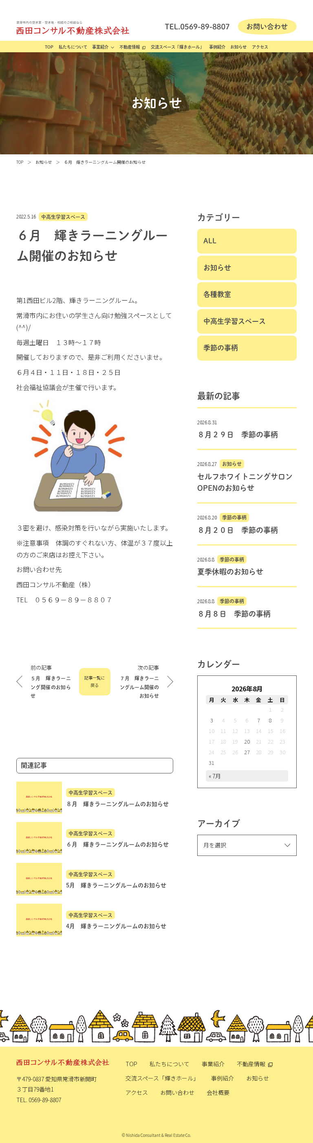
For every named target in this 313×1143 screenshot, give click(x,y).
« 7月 (215, 776)
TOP (49, 47)
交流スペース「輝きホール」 (177, 47)
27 (247, 752)
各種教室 (217, 294)
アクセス (260, 47)
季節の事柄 (220, 347)
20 (247, 741)
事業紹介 (100, 47)
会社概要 (218, 1092)
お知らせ (238, 47)
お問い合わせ (177, 1092)
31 (211, 762)
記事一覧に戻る (94, 681)
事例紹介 (217, 47)
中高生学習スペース (63, 216)
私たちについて (73, 47)
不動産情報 (129, 47)
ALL (209, 240)
